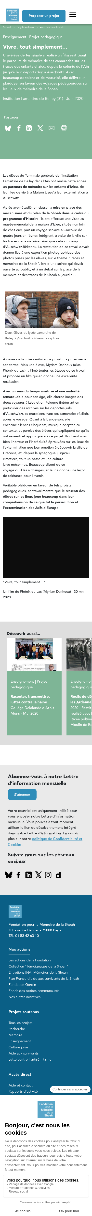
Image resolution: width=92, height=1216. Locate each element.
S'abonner (22, 794)
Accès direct (20, 1075)
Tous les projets (20, 1022)
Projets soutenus (24, 1012)
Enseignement (20, 1041)
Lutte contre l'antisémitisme (30, 1059)
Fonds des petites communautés (34, 990)
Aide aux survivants (24, 1053)
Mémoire (15, 1035)
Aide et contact (21, 1085)
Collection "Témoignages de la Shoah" (38, 966)
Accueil (7, 27)
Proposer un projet (44, 16)
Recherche (17, 1029)
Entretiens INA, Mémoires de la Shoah (38, 972)
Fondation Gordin (22, 984)
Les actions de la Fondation (30, 960)
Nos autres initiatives (24, 997)
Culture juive (18, 1047)
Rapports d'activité (23, 1091)
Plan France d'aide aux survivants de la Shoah (44, 978)
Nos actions (19, 950)
